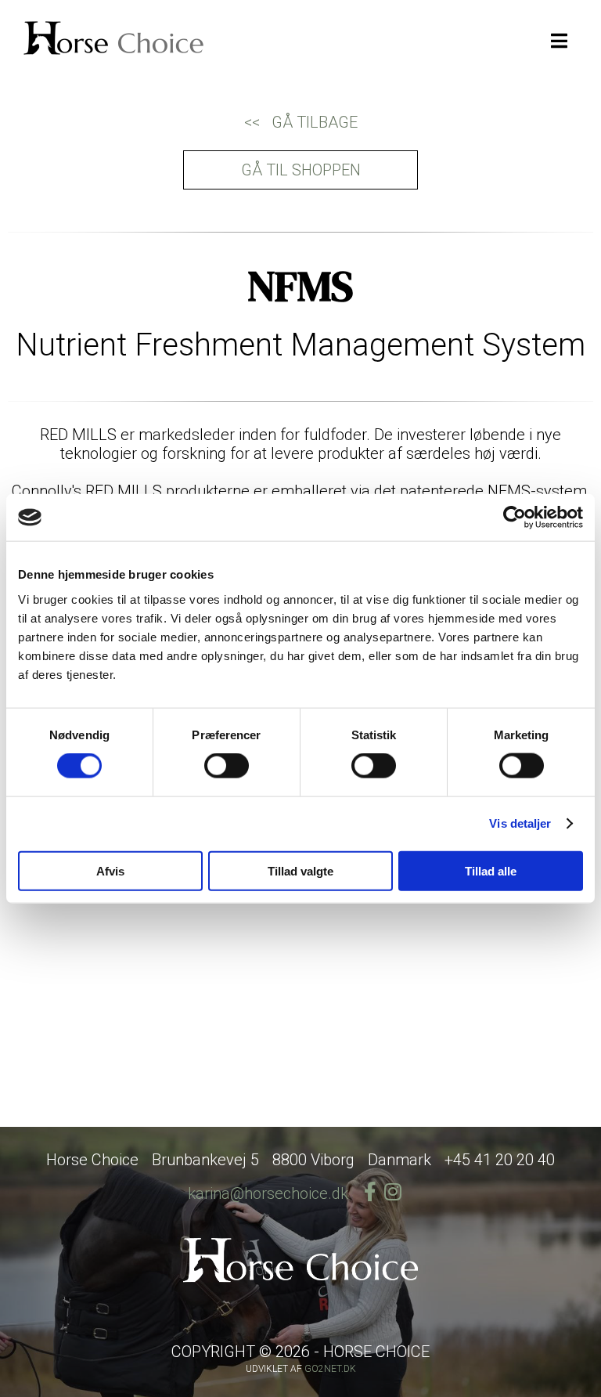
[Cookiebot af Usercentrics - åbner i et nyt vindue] (514, 517)
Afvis (110, 870)
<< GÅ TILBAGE (301, 122)
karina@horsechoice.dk (268, 1193)
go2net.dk (330, 1368)
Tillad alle (490, 870)
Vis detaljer (520, 823)
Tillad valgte (300, 870)
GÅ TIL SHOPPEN (301, 170)
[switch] (226, 765)
